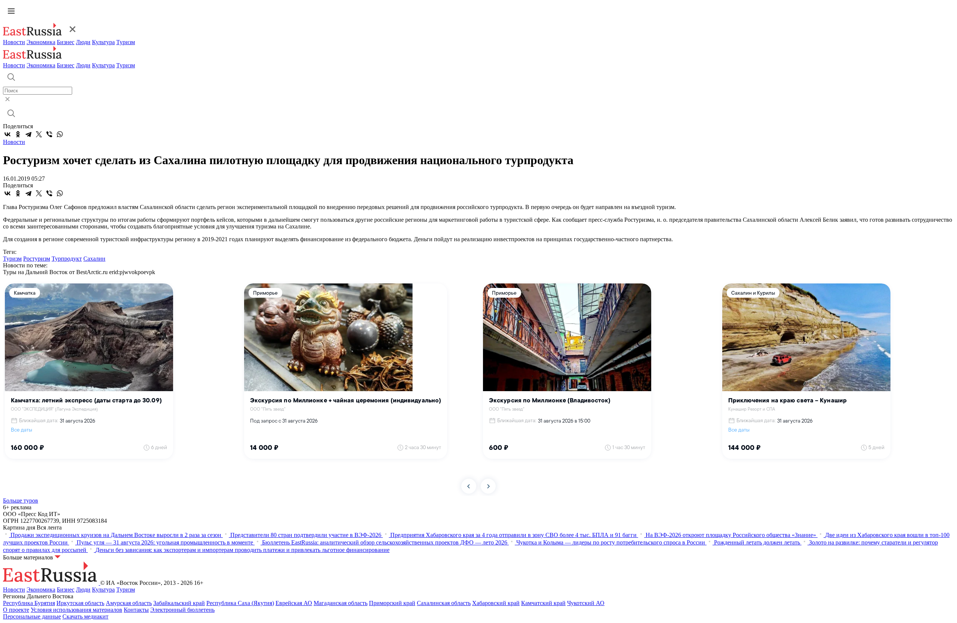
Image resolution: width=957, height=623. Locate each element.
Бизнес (65, 42)
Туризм (125, 42)
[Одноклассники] (17, 134)
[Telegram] (28, 134)
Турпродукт (67, 258)
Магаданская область (340, 603)
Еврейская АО (294, 603)
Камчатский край (543, 603)
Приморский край (392, 603)
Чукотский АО (585, 603)
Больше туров (20, 500)
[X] (38, 134)
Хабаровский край (496, 603)
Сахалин (94, 258)
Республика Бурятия (29, 603)
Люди (83, 42)
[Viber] (49, 134)
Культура (103, 42)
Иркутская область (80, 603)
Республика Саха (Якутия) (240, 603)
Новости (14, 42)
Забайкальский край (179, 603)
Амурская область (129, 603)
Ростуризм (36, 258)
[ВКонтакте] (7, 134)
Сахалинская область (444, 603)
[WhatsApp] (59, 134)
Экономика (41, 42)
